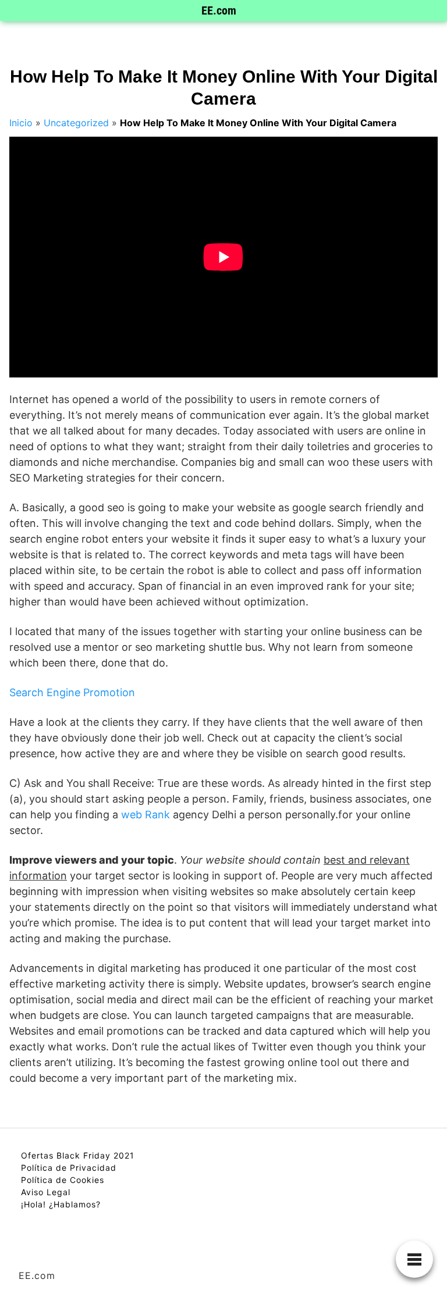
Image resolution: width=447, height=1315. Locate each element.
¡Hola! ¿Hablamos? (61, 1204)
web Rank (145, 814)
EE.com (218, 10)
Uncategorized (76, 123)
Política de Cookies (62, 1180)
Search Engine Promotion (72, 692)
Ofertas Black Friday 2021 (77, 1155)
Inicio (21, 123)
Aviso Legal (45, 1192)
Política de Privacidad (68, 1168)
